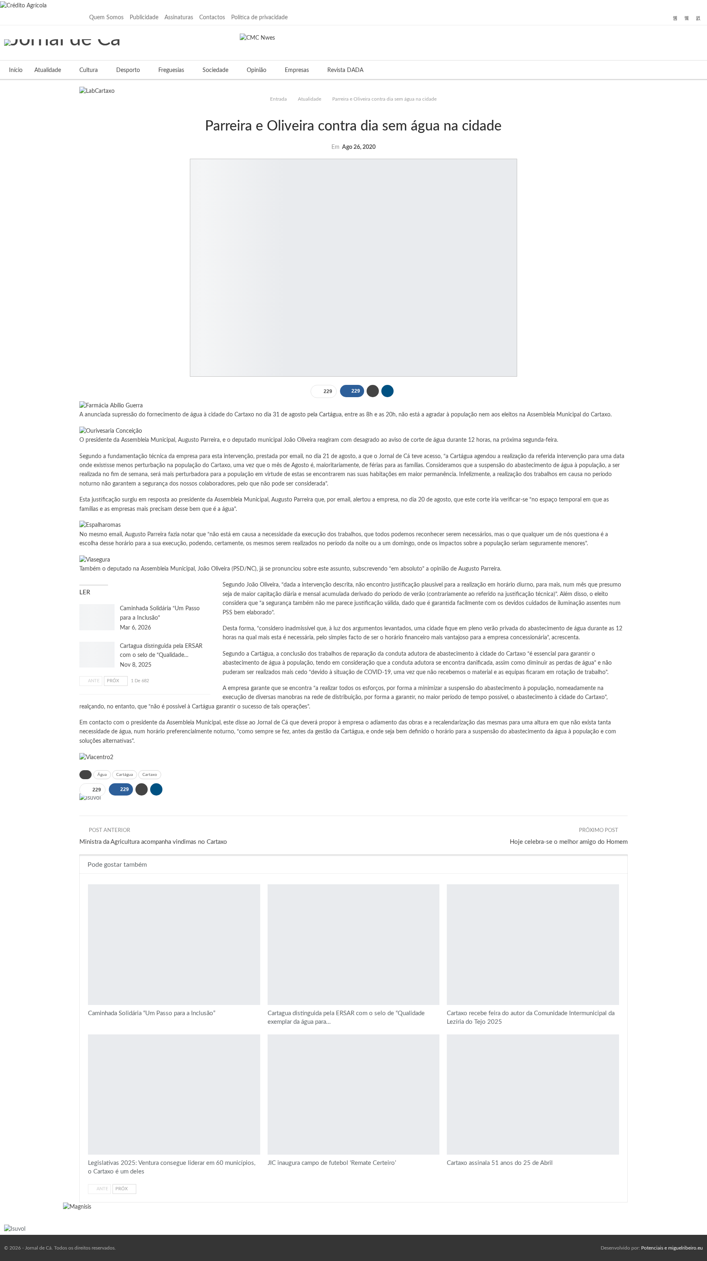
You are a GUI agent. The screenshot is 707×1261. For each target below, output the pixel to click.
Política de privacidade (259, 17)
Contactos (212, 17)
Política (356, 109)
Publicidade (144, 17)
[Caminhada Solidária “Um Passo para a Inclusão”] (97, 617)
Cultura (88, 70)
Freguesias (171, 70)
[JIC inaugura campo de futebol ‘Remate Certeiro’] (354, 1094)
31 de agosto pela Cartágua (307, 415)
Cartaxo (149, 775)
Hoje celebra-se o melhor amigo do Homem (569, 842)
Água (102, 775)
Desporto (128, 70)
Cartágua (124, 775)
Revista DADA (345, 70)
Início (16, 70)
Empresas (297, 70)
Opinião (256, 70)
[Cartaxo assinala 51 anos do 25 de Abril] (533, 1094)
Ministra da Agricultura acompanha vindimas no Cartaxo (153, 842)
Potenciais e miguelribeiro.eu (672, 1247)
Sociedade (215, 70)
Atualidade (47, 70)
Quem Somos (106, 17)
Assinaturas (178, 17)
